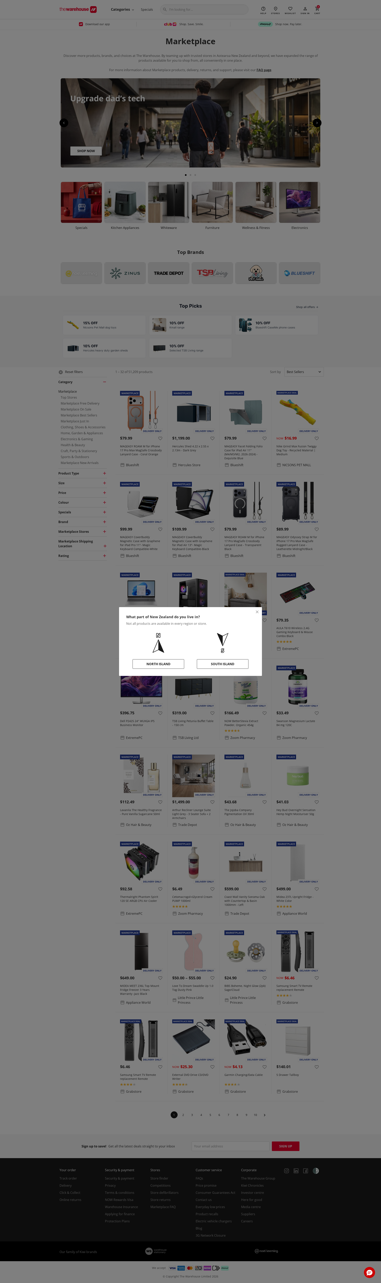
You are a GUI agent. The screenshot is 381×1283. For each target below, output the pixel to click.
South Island (222, 664)
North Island (158, 664)
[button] (369, 1272)
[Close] (257, 612)
